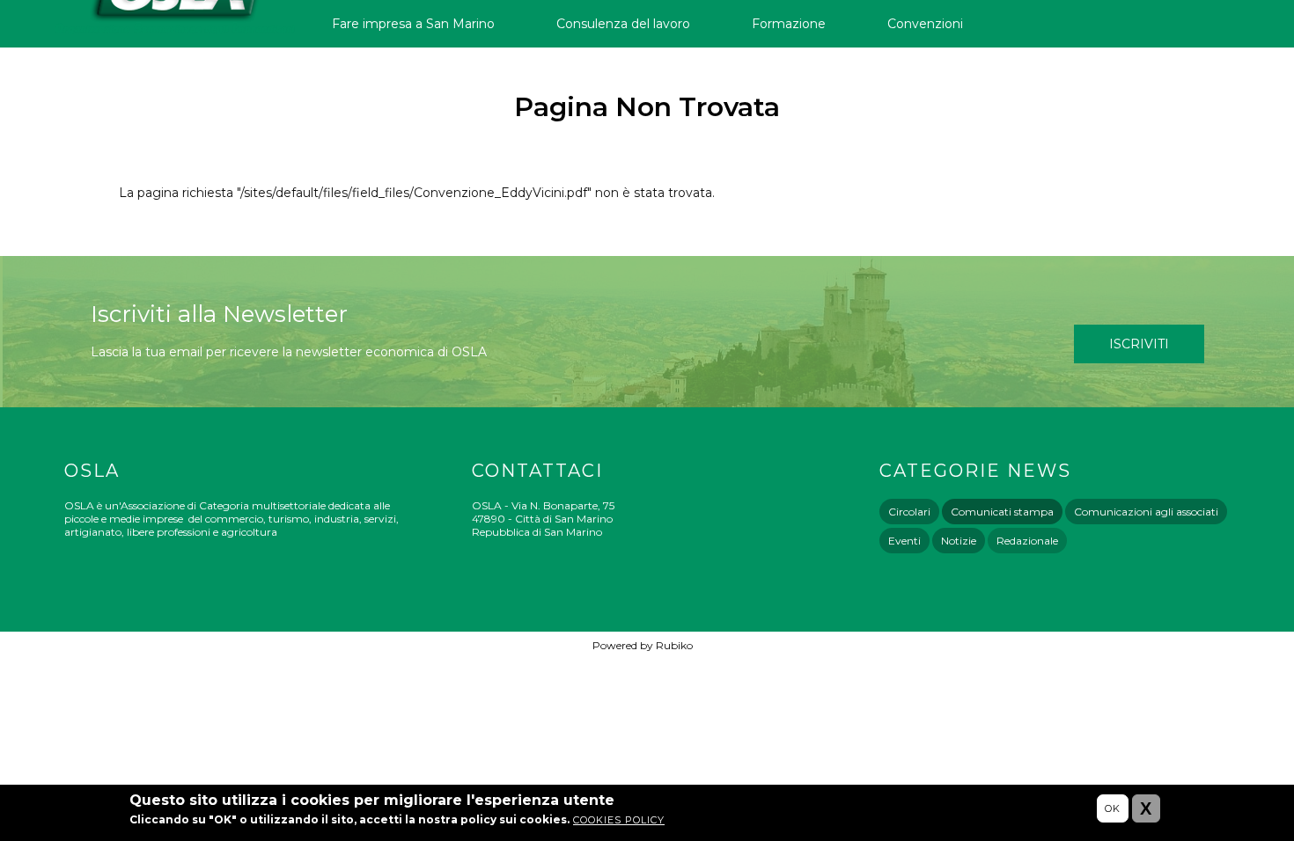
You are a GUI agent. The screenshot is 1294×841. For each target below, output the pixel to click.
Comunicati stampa (1002, 511)
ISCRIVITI (1139, 344)
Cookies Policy (619, 820)
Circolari (909, 511)
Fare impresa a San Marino (413, 24)
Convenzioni (925, 24)
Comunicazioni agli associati (1146, 511)
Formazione (789, 24)
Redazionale (1027, 540)
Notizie (958, 540)
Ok (1113, 808)
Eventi (904, 540)
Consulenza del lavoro (623, 24)
